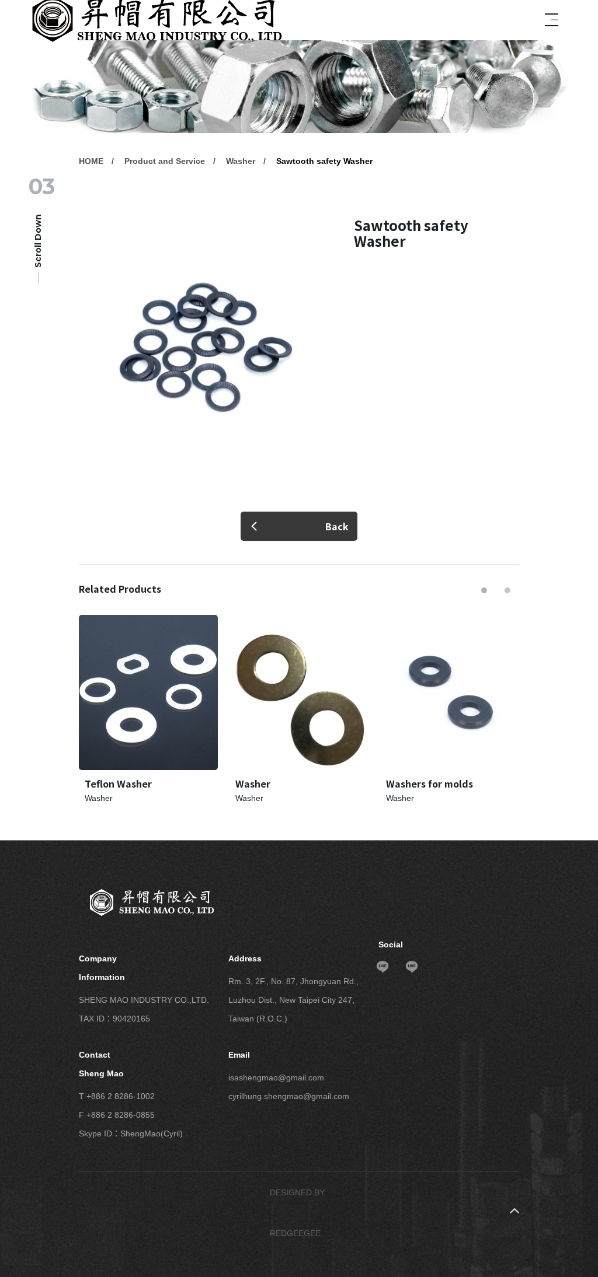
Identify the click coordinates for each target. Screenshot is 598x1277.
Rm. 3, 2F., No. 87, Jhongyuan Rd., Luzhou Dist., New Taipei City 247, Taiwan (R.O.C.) (293, 1000)
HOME (91, 161)
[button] (484, 590)
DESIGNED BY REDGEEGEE (297, 1213)
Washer (240, 161)
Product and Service (164, 161)
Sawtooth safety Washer (324, 161)
